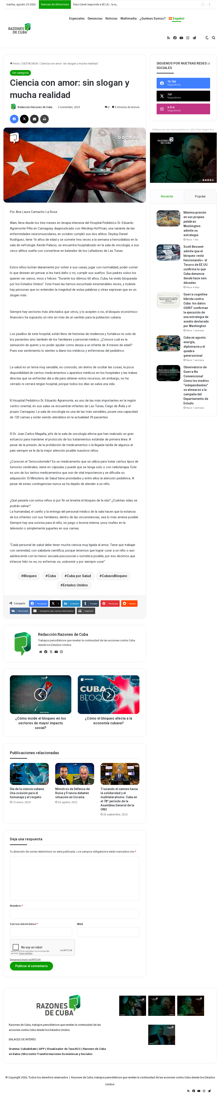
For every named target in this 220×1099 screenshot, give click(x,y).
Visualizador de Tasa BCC (64, 1048)
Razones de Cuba (20, 1024)
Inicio (16, 63)
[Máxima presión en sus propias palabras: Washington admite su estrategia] (168, 218)
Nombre (16, 905)
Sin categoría (20, 72)
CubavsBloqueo (114, 576)
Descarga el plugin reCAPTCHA (25, 959)
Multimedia (129, 18)
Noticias (111, 18)
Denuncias (95, 18)
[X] (50, 651)
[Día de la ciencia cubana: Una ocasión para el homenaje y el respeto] (29, 774)
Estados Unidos (75, 585)
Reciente (167, 196)
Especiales (77, 18)
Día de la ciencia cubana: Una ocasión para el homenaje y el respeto (27, 793)
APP (42, 1048)
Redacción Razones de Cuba (35, 107)
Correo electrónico (24, 924)
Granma (14, 1048)
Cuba (52, 576)
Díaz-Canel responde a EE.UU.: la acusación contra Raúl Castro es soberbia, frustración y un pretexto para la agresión (145, 4)
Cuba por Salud (79, 576)
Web (80, 924)
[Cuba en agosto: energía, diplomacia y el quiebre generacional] (168, 343)
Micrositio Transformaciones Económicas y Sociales (57, 1054)
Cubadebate (29, 1048)
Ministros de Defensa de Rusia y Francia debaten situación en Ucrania (72, 793)
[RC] (19, 28)
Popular (200, 196)
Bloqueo (30, 576)
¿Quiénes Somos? (153, 18)
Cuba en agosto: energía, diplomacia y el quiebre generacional (194, 346)
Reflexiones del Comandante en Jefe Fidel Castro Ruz (183, 129)
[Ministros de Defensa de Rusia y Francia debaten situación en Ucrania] (74, 774)
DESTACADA (30, 63)
